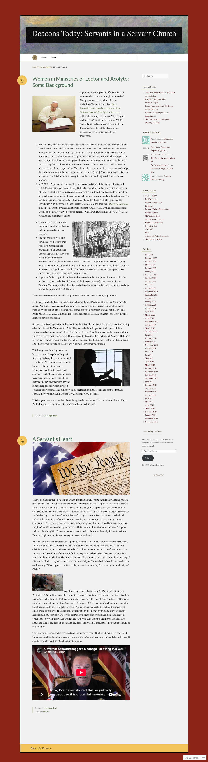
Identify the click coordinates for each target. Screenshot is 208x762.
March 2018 (150, 328)
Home (44, 57)
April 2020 (149, 311)
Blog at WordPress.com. (41, 748)
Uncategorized (50, 415)
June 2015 (149, 381)
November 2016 (151, 344)
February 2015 (151, 385)
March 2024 (150, 264)
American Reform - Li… (161, 154)
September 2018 (152, 321)
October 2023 (150, 278)
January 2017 (150, 341)
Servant (45, 711)
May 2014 (149, 401)
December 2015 (151, 371)
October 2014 (150, 388)
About (54, 57)
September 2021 (152, 294)
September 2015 (152, 378)
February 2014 (151, 411)
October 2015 (150, 375)
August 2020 (150, 308)
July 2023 (149, 284)
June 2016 (149, 355)
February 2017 (151, 338)
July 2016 (149, 351)
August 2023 (150, 281)
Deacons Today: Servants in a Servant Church (104, 33)
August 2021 (150, 298)
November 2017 (151, 331)
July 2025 (149, 254)
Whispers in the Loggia (154, 219)
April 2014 (149, 405)
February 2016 (151, 368)
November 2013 (151, 421)
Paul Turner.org (151, 199)
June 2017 (149, 334)
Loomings (149, 205)
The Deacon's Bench (153, 239)
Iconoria (154, 147)
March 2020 (150, 314)
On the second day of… (160, 165)
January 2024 (150, 271)
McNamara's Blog (152, 215)
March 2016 (150, 365)
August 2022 (150, 288)
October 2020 (150, 304)
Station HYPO (151, 195)
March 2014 (150, 408)
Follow (148, 458)
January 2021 (150, 301)
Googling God (151, 225)
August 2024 (150, 261)
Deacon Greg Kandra (153, 202)
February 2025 (151, 258)
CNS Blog (149, 229)
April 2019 (149, 318)
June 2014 (149, 398)
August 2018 (150, 324)
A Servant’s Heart (52, 439)
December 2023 (151, 274)
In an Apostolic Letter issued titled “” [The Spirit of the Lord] (100, 108)
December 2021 (151, 291)
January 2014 (150, 415)
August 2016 (150, 348)
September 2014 (152, 391)
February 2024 (151, 268)
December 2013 (151, 418)
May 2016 (149, 358)
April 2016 (149, 361)
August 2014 (150, 395)
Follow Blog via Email (152, 431)
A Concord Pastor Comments (157, 235)
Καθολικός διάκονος (154, 222)
